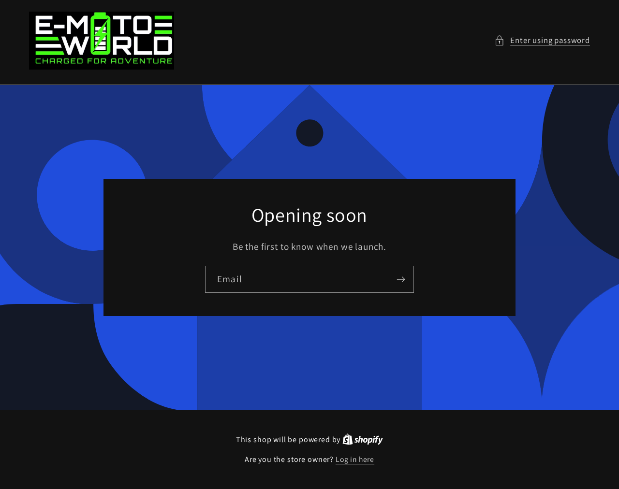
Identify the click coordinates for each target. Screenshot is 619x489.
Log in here (355, 459)
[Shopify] (362, 439)
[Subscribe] (400, 279)
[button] (542, 40)
